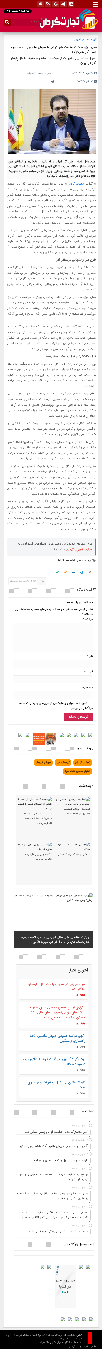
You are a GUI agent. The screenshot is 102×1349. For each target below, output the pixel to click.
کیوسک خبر (63, 762)
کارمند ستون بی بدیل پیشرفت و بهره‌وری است (56, 1085)
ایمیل (88, 671)
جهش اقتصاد (43, 762)
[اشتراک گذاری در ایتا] (65, 573)
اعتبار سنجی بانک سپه (77, 771)
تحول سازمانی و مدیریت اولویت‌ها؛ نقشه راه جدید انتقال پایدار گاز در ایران (53, 60)
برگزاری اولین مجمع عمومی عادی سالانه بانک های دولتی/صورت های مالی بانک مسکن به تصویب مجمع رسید (57, 1013)
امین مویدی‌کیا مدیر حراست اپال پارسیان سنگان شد (56, 986)
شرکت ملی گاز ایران (65, 560)
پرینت (47, 81)
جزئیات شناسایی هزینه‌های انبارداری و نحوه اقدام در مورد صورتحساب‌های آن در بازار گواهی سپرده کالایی (55, 940)
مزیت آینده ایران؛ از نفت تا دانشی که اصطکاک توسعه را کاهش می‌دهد (37, 819)
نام (90, 656)
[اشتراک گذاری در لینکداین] (73, 573)
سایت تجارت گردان (79, 550)
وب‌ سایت (87, 687)
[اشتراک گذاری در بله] (57, 573)
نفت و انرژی (81, 39)
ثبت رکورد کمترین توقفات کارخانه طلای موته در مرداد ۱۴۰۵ (54, 1061)
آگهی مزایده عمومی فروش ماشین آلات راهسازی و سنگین (57, 1038)
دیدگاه (88, 619)
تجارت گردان (76, 183)
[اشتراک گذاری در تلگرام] (81, 573)
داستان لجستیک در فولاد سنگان (74, 854)
